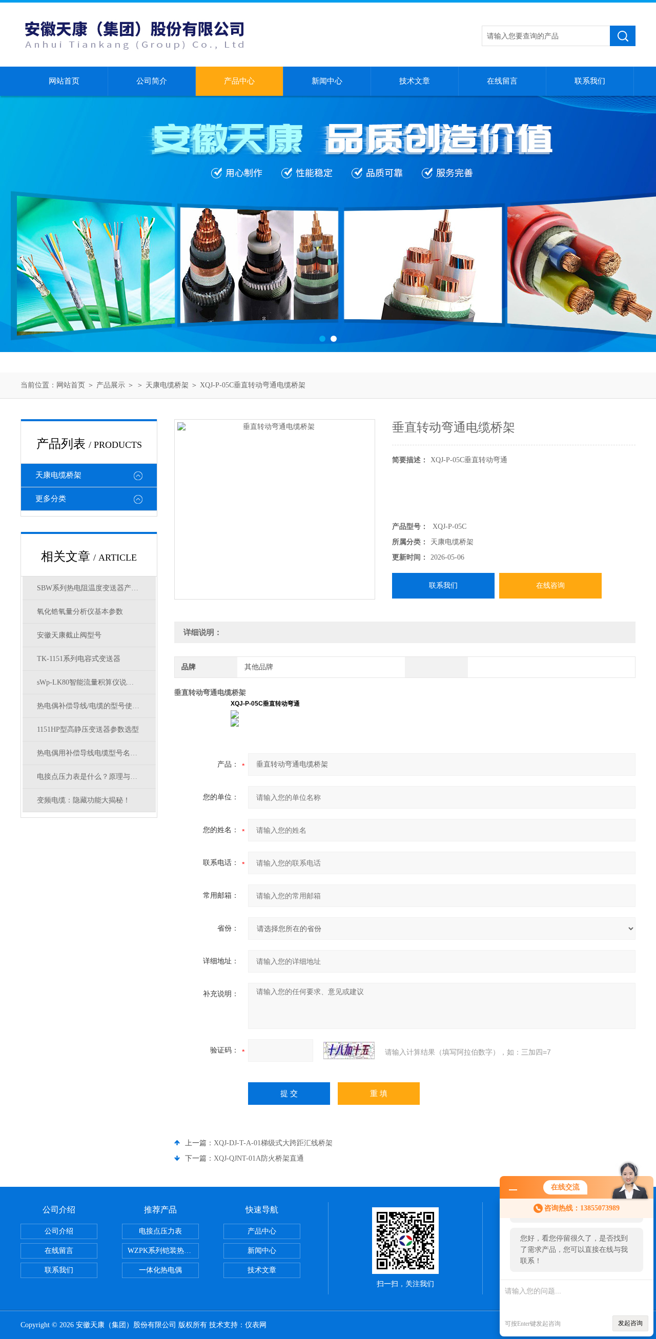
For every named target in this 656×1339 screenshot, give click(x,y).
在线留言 (502, 81)
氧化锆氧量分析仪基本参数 (80, 611)
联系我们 (590, 81)
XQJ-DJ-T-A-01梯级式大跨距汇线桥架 (273, 1143)
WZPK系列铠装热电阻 (163, 1250)
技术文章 (414, 81)
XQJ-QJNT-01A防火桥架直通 (259, 1158)
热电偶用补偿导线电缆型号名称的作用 (96, 753)
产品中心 (239, 81)
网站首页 (64, 81)
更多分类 (50, 499)
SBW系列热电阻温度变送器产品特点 (95, 588)
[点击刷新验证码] (349, 1050)
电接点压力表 (160, 1231)
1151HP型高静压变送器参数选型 (88, 729)
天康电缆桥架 (167, 385)
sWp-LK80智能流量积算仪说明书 (89, 682)
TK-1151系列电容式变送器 (78, 659)
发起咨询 (630, 1323)
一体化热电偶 (160, 1270)
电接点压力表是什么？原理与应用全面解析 (96, 776)
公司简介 (151, 81)
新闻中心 (327, 81)
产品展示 (110, 385)
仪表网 (255, 1325)
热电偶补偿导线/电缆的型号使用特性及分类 (96, 706)
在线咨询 (550, 585)
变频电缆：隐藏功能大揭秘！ (83, 800)
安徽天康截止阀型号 (69, 635)
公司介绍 (59, 1231)
